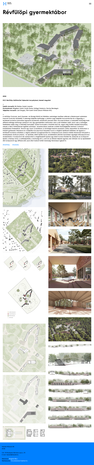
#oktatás (15, 145)
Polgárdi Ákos (13, 458)
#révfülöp (6, 145)
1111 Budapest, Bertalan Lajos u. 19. (15, 452)
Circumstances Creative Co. (19, 461)
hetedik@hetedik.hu (12, 454)
